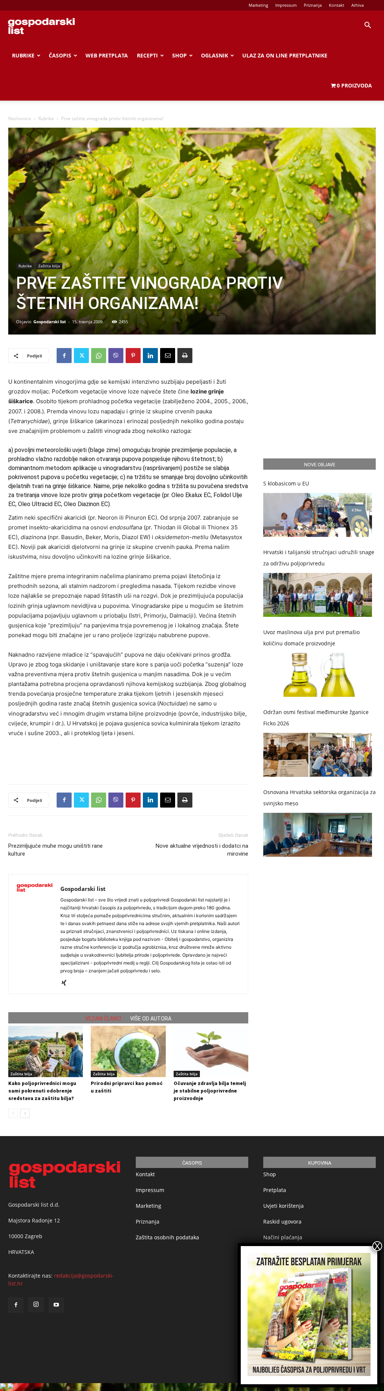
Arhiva (357, 5)
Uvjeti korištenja (283, 1205)
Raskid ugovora (282, 1221)
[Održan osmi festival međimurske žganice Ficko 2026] (317, 755)
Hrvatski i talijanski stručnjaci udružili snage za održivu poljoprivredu (318, 558)
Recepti (147, 55)
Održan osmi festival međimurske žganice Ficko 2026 (316, 717)
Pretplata (274, 1190)
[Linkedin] (150, 355)
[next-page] (25, 1113)
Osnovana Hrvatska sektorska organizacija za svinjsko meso (319, 797)
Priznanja (313, 5)
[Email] (167, 355)
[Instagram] (36, 1304)
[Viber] (115, 355)
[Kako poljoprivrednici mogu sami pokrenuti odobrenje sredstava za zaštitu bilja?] (45, 1051)
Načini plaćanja (282, 1237)
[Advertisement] (128, 759)
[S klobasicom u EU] (317, 515)
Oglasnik (214, 55)
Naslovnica (19, 118)
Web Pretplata (107, 55)
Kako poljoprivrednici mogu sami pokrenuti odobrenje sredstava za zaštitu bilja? (42, 1091)
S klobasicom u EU (286, 483)
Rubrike (23, 55)
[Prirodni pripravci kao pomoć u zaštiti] (128, 1051)
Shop (179, 55)
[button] (367, 26)
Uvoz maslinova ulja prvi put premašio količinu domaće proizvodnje (311, 637)
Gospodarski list (49, 321)
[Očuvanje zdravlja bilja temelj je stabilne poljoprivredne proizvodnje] (211, 1051)
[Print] (184, 355)
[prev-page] (13, 1113)
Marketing (258, 5)
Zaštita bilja (49, 265)
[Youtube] (56, 1305)
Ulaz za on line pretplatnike (284, 55)
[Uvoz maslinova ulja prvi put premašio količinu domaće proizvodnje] (317, 675)
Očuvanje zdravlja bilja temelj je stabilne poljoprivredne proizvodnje (210, 1091)
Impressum (286, 5)
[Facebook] (64, 355)
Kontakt (336, 5)
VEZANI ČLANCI (103, 1019)
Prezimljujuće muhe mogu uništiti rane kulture (55, 849)
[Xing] (66, 983)
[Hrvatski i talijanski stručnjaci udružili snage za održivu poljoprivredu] (317, 595)
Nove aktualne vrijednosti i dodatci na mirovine (202, 849)
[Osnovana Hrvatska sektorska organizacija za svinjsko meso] (317, 835)
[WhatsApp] (98, 355)
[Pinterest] (133, 355)
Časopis (60, 55)
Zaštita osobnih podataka (167, 1237)
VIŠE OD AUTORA (150, 1019)
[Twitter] (81, 355)
